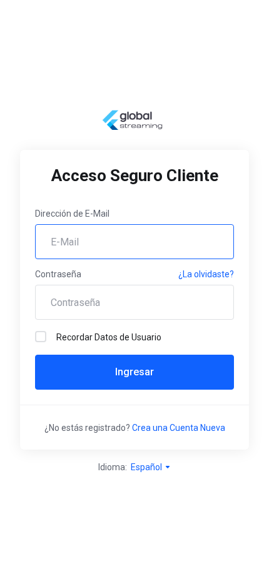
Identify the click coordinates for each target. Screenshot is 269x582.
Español (147, 467)
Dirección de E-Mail (72, 214)
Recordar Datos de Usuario (108, 337)
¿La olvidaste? (206, 274)
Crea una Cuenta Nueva (178, 428)
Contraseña (58, 274)
